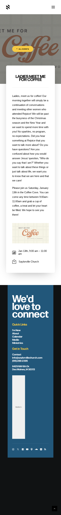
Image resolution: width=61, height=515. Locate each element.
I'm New (16, 330)
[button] (53, 7)
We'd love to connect (30, 305)
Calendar (17, 336)
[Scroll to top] (54, 508)
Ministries (17, 342)
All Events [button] (24, 49)
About (15, 333)
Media (15, 339)
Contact (16, 354)
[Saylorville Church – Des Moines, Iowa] (8, 7)
